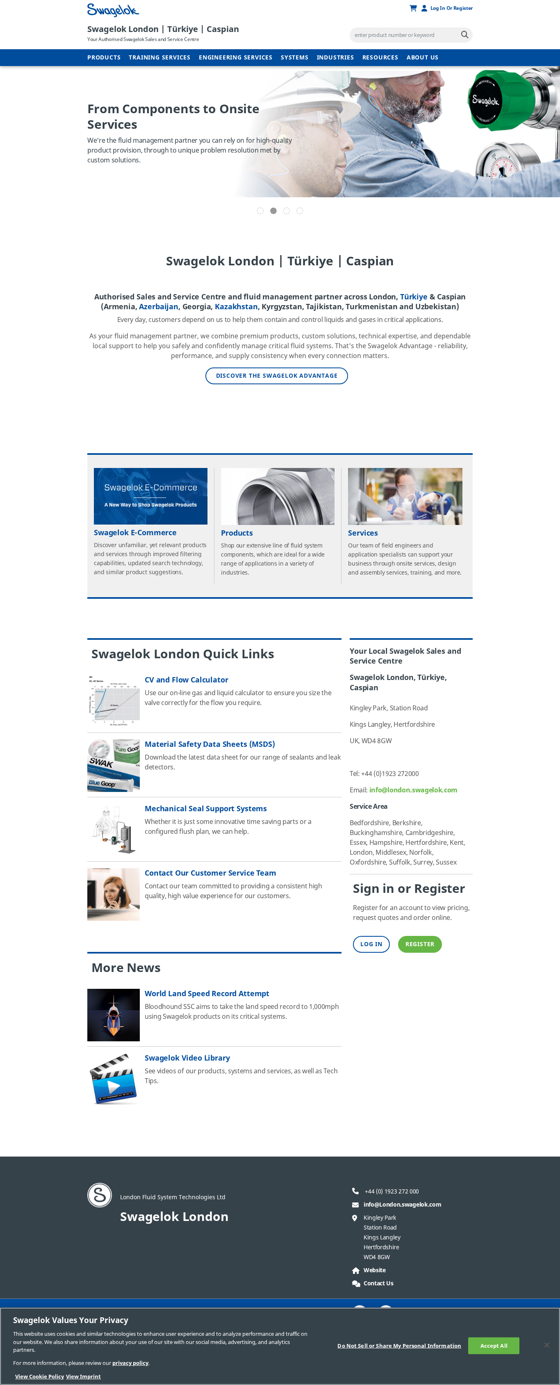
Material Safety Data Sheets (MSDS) (210, 744)
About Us (423, 57)
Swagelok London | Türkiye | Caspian (163, 29)
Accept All (494, 1345)
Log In (371, 944)
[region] (280, 1346)
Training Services (160, 57)
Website (375, 1270)
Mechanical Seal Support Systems (206, 808)
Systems (295, 57)
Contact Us (379, 1283)
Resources (380, 57)
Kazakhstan (236, 306)
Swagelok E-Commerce (135, 532)
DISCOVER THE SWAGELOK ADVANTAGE (277, 376)
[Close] (547, 1345)
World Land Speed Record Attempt (207, 993)
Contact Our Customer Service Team (210, 873)
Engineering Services (236, 57)
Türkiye (414, 297)
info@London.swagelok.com (402, 1204)
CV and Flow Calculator (186, 680)
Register (420, 944)
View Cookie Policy (39, 1376)
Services (363, 533)
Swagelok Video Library (187, 1058)
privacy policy (130, 1363)
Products (104, 57)
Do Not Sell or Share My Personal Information (399, 1345)
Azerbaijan (158, 306)
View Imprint (83, 1376)
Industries (335, 57)
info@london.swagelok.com (413, 790)
